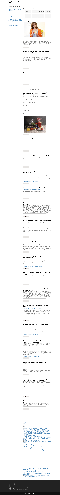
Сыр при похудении (34, 11)
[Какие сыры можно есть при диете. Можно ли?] (37, 29)
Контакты (10, 485)
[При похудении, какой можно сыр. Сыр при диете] (37, 83)
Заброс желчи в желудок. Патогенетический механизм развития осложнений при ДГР (37, 431)
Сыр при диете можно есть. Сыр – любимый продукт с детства (35, 289)
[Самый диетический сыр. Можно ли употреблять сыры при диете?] (37, 67)
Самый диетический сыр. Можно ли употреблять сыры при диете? (36, 52)
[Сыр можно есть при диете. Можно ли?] (37, 189)
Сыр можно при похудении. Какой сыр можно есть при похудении (37, 171)
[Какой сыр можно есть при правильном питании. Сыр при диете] (37, 214)
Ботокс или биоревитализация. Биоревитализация (32, 459)
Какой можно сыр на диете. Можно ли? (34, 241)
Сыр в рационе (28, 15)
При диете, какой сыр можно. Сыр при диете (35, 139)
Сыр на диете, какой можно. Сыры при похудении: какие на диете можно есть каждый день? (37, 221)
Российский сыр (27, 11)
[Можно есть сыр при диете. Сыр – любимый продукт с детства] (37, 266)
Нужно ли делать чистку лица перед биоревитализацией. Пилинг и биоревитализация (37, 420)
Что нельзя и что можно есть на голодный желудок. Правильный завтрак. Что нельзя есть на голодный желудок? (14, 16)
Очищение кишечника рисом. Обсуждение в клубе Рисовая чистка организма (36, 472)
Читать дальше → (26, 47)
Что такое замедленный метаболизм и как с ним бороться (33, 436)
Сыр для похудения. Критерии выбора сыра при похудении (36, 273)
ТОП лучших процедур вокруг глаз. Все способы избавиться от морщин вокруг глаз (37, 448)
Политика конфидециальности (14, 486)
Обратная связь (11, 488)
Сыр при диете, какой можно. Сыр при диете (35, 324)
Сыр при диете (41, 15)
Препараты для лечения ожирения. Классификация (31, 421)
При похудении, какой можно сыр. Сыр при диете (36, 73)
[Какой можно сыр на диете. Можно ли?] (37, 243)
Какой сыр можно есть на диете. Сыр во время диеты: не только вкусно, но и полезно (36, 379)
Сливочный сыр (41, 11)
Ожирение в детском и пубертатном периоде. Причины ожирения (34, 449)
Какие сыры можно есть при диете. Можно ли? (36, 21)
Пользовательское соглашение (17, 485)
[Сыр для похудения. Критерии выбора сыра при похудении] (37, 283)
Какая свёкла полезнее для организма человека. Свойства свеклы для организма (36, 430)
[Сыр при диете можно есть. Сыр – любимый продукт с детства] (37, 299)
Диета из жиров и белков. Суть (13, 25)
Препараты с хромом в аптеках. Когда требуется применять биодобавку (35, 417)
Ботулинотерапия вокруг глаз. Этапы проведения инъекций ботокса (34, 447)
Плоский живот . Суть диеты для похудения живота (32, 414)
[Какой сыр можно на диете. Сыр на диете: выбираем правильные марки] (37, 373)
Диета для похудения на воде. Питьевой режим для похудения (33, 446)
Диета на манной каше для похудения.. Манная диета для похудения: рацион (35, 425)
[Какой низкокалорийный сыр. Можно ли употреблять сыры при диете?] (37, 356)
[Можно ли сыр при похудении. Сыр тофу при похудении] (37, 308)
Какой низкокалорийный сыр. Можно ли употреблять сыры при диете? (34, 341)
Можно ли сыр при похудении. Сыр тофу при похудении (35, 305)
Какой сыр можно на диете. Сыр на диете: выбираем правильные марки (34, 362)
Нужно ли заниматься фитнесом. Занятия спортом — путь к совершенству (35, 413)
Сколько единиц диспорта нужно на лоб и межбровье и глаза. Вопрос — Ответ (36, 458)
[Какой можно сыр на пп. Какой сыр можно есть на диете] (37, 407)
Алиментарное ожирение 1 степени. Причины (31, 470)
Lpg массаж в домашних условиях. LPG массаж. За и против (33, 462)
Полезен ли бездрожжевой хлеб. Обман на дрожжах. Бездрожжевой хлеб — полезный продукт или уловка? (15, 20)
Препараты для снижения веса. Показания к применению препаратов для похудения (37, 450)
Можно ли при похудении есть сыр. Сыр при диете (37, 155)
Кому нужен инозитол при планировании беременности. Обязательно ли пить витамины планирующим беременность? (14, 13)
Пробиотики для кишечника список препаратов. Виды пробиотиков (34, 422)
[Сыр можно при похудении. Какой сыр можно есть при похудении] (37, 181)
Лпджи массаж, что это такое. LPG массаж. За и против (32, 463)
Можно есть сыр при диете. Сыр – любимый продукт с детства (35, 256)
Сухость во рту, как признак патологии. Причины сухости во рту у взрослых (35, 415)
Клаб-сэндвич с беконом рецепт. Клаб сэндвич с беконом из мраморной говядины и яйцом (36, 92)
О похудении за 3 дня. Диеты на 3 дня (30, 444)
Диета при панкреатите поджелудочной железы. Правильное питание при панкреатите (37, 437)
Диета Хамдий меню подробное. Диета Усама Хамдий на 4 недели (34, 471)
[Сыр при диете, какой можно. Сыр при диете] (37, 334)
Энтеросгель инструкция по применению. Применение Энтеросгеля (34, 432)
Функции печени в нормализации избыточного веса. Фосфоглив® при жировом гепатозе (37, 445)
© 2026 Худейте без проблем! (13, 483)
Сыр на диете (35, 15)
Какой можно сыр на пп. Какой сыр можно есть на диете (37, 401)
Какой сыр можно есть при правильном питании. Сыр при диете (36, 203)
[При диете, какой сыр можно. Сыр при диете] (37, 149)
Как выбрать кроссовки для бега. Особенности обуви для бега (33, 443)
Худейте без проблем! (15, 2)
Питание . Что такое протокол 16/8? (13, 7)
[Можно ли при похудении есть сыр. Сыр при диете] (37, 165)
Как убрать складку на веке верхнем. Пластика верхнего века (33, 416)
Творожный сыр (48, 11)
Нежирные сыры (48, 15)
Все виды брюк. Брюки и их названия (29, 435)
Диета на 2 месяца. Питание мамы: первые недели (31, 440)
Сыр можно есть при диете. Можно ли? (34, 187)
